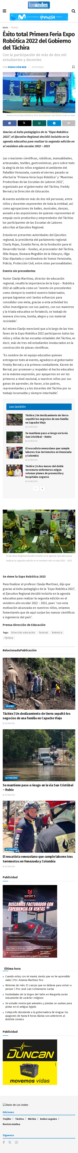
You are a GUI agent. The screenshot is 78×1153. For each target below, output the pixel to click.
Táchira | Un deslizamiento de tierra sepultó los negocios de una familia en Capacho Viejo (46, 419)
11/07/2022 (38, 67)
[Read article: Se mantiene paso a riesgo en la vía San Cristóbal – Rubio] (14, 437)
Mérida (32, 1119)
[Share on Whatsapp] (39, 123)
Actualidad (11, 778)
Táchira (14, 27)
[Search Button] (73, 11)
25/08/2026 (32, 441)
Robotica (57, 632)
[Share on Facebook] (10, 123)
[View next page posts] (42, 488)
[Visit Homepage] (39, 5)
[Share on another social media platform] (68, 123)
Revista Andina (11, 1124)
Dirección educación (23, 632)
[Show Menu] (4, 11)
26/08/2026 (32, 427)
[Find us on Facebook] (4, 1142)
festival (43, 632)
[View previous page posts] (35, 488)
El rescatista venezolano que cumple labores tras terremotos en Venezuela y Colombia (48, 452)
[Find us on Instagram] (16, 1142)
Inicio (5, 27)
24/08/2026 (32, 460)
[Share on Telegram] (54, 123)
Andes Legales (48, 1119)
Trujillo (7, 1119)
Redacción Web (17, 67)
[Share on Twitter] (25, 123)
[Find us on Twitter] (9, 1142)
